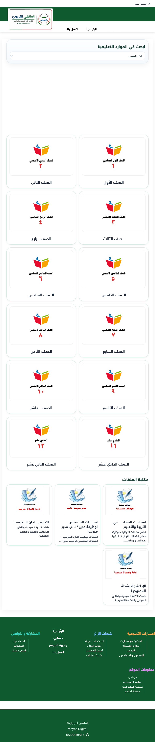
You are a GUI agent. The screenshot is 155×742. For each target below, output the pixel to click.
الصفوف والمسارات (131, 640)
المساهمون (19, 640)
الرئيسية (91, 28)
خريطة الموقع (132, 691)
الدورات (131, 650)
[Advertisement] (77, 99)
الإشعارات (19, 645)
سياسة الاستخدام (132, 681)
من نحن (132, 676)
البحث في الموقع (94, 640)
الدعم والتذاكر (19, 650)
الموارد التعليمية (131, 645)
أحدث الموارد (94, 645)
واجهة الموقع (58, 644)
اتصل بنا (72, 28)
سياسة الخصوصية (132, 686)
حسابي (58, 637)
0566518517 (75, 734)
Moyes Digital (77, 728)
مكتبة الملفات (94, 655)
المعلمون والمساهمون (131, 655)
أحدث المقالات (94, 650)
